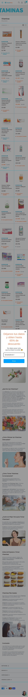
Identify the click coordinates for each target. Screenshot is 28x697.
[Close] (25, 332)
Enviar (14, 361)
